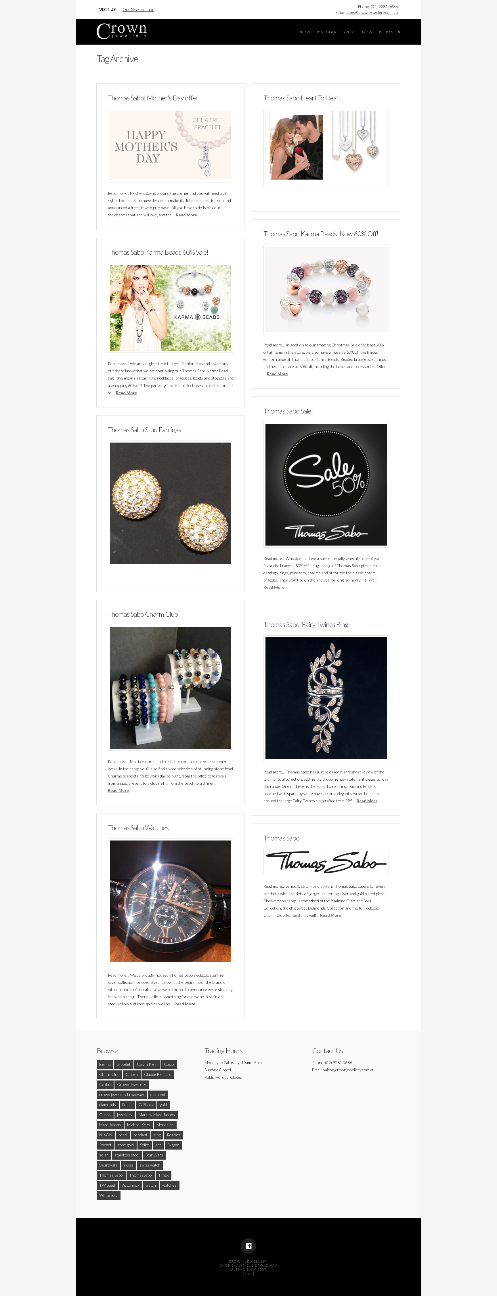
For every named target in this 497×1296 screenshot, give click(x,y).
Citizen (132, 1074)
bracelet (124, 1064)
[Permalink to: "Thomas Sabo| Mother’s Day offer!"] (170, 145)
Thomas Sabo (281, 838)
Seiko (144, 1144)
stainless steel (126, 1154)
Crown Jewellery (131, 1084)
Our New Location (138, 9)
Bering (104, 1064)
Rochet (105, 1144)
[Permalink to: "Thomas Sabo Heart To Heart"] (326, 147)
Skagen (173, 1144)
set (158, 1144)
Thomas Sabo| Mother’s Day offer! (154, 98)
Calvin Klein (147, 1064)
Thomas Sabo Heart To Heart (302, 98)
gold (163, 1104)
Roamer (174, 1134)
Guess (105, 1114)
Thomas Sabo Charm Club (143, 614)
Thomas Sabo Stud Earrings (144, 430)
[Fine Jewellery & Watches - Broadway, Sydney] (122, 29)
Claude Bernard (157, 1074)
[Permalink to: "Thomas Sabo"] (326, 862)
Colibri (105, 1084)
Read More (186, 214)
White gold (108, 1195)
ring (157, 1134)
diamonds (107, 1104)
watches (169, 1185)
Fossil (127, 1104)
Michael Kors (138, 1124)
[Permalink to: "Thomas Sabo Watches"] (170, 901)
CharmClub (109, 1074)
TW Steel (107, 1185)
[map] (249, 1274)
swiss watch (149, 1164)
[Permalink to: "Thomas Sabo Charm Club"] (170, 687)
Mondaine (165, 1124)
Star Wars (154, 1154)
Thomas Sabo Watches (138, 828)
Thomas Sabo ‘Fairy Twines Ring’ (306, 624)
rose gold (126, 1144)
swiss (128, 1164)
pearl (122, 1134)
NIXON (105, 1134)
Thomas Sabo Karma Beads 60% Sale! (158, 252)
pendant (140, 1134)
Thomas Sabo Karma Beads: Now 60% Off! (320, 234)
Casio (169, 1064)
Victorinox (130, 1185)
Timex (163, 1175)
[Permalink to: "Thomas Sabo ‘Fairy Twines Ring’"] (326, 698)
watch (151, 1185)
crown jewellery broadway (121, 1094)
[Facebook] (248, 1246)
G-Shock (146, 1104)
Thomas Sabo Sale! (288, 411)
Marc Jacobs (110, 1124)
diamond (157, 1094)
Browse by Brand (380, 31)
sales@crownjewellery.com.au (372, 12)
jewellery (124, 1114)
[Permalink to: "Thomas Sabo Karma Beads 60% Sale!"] (170, 308)
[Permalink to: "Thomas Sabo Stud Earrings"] (170, 503)
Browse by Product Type (325, 31)
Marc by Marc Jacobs (157, 1114)
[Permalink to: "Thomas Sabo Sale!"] (326, 484)
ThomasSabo (140, 1175)
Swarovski (108, 1164)
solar (103, 1154)
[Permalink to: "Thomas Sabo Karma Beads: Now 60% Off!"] (326, 289)
